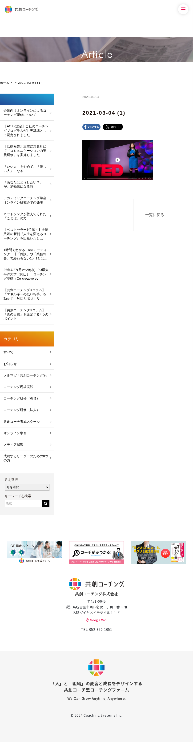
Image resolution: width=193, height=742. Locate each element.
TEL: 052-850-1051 (96, 629)
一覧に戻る (154, 215)
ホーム (4, 82)
